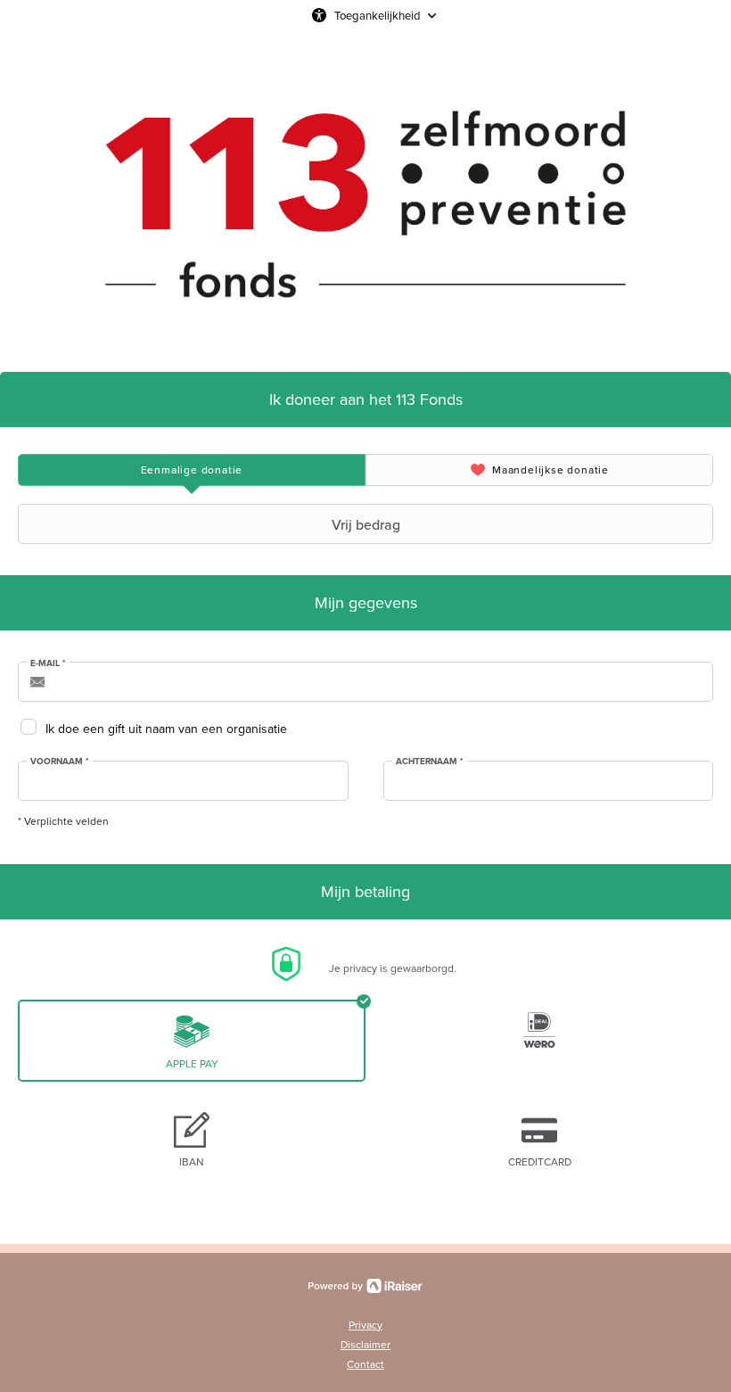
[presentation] (192, 470)
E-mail (48, 663)
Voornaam (59, 761)
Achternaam (430, 761)
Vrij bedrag (366, 524)
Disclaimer (365, 1344)
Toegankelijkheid (377, 15)
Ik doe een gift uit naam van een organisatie (166, 728)
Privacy (365, 1324)
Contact (365, 1363)
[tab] (192, 470)
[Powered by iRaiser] (365, 1286)
